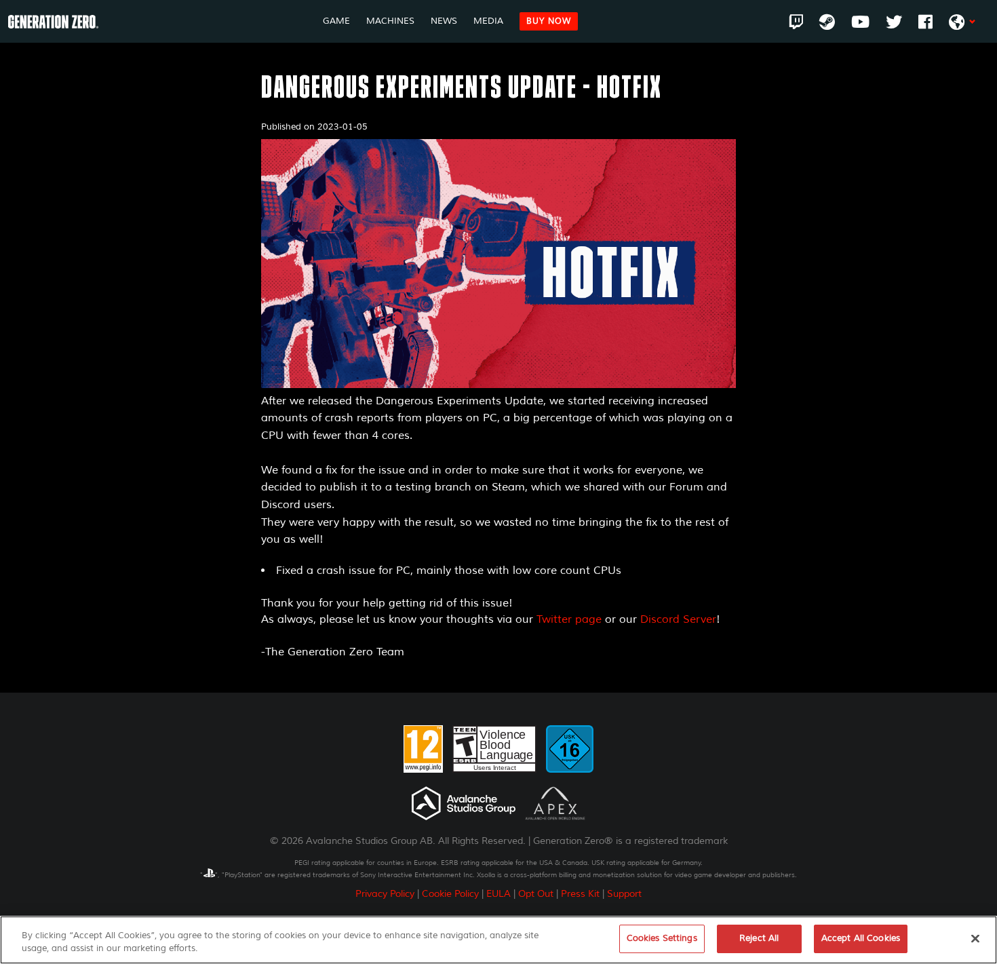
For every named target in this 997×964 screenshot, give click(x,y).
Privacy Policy (384, 894)
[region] (498, 940)
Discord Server (678, 619)
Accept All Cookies (860, 938)
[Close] (975, 938)
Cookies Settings (662, 938)
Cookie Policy (450, 894)
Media (488, 21)
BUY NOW (548, 21)
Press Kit (580, 894)
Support (624, 894)
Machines (390, 21)
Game (336, 21)
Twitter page (569, 619)
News (444, 21)
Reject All (759, 938)
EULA (498, 894)
